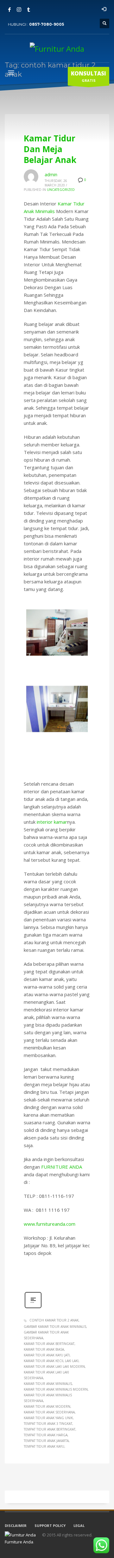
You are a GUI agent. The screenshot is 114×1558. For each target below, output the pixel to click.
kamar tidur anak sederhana (49, 1412)
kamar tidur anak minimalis (48, 1383)
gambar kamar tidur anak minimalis (55, 1326)
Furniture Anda (19, 1542)
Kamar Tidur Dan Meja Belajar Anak (50, 149)
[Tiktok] (28, 9)
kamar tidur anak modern (47, 1406)
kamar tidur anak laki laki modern (54, 1366)
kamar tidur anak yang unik (48, 1418)
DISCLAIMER (16, 1525)
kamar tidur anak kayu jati (47, 1355)
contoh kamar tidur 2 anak (54, 1320)
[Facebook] (9, 9)
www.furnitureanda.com (49, 1224)
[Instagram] (19, 9)
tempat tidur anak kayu (44, 1446)
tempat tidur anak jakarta (46, 1440)
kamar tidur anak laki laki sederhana (46, 1375)
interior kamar (52, 822)
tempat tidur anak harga (45, 1435)
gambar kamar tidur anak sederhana (46, 1335)
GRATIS (88, 76)
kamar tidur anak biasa (44, 1349)
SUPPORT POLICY (50, 1525)
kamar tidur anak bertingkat (49, 1343)
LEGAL (79, 1525)
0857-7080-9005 (46, 24)
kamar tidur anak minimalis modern (56, 1389)
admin (51, 175)
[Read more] (33, 1307)
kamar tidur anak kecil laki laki (51, 1361)
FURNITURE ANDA (61, 1167)
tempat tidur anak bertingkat (49, 1429)
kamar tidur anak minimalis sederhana (48, 1398)
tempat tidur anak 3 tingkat (48, 1423)
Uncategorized (61, 189)
